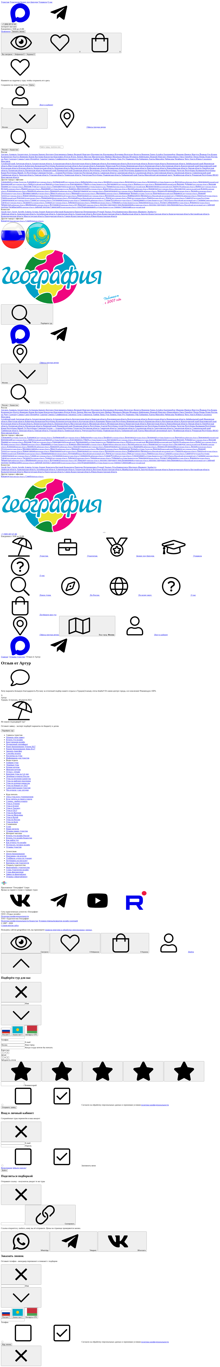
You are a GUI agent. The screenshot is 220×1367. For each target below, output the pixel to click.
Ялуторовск (62, 205)
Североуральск (15, 200)
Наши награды (12, 829)
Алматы (28, 212)
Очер (8, 198)
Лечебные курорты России (17, 776)
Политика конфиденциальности (15, 916)
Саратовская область (126, 173)
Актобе (21, 212)
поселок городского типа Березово (178, 205)
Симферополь (61, 159)
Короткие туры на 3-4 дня (17, 774)
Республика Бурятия (157, 170)
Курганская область (10, 168)
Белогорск (136, 182)
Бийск (36, 184)
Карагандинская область (179, 214)
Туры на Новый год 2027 (17, 785)
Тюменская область (73, 175)
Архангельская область (42, 164)
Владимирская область (117, 164)
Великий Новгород (82, 154)
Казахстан (14, 150)
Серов (41, 200)
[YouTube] (97, 909)
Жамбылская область (131, 214)
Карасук (115, 189)
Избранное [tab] (19, 54)
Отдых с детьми (13, 772)
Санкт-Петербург (32, 159)
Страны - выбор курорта (16, 801)
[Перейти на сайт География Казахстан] (38, 248)
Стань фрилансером (14, 872)
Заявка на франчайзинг (16, 874)
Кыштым (145, 191)
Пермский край (50, 170)
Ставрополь (87, 159)
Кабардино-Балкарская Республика (40, 166)
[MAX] (20, 22)
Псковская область (81, 170)
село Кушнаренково (95, 207)
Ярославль (5, 161)
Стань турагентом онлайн (17, 870)
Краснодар (48, 157)
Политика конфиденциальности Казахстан (19, 921)
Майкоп (108, 157)
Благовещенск (60, 154)
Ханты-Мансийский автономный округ (155, 175)
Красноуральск (118, 191)
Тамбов (96, 159)
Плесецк (29, 198)
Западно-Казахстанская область (155, 214)
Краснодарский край (190, 166)
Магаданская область (79, 168)
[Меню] (2, 107)
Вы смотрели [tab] (7, 54)
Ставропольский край (201, 173)
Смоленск (72, 159)
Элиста (192, 159)
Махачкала (117, 157)
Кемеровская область (136, 166)
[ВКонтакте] (20, 909)
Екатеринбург (170, 154)
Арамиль (13, 154)
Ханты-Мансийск (157, 159)
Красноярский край (208, 166)
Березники (208, 182)
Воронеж (145, 154)
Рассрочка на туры (14, 756)
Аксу (9, 212)
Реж (137, 198)
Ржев (155, 198)
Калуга (16, 157)
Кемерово (24, 157)
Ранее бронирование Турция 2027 (21, 746)
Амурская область (24, 164)
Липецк (80, 157)
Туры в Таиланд (13, 808)
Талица (56, 202)
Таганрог (34, 202)
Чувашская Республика (202, 175)
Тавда (11, 202)
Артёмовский (66, 182)
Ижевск (188, 154)
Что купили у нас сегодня (17, 790)
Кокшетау (13, 221)
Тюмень (113, 159)
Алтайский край (8, 164)
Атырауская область (84, 214)
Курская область (26, 168)
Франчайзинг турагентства (18, 867)
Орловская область (16, 170)
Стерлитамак (147, 200)
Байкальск (92, 182)
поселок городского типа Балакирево (124, 205)
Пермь (202, 157)
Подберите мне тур (47, 615)
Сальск (174, 198)
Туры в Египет (12, 806)
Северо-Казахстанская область (77, 216)
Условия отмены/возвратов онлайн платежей (58, 921)
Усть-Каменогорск (120, 212)
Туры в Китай (12, 817)
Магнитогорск (98, 157)
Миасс (60, 193)
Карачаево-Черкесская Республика (111, 166)
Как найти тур (12, 840)
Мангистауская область (34, 216)
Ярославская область (10, 177)
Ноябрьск (133, 196)
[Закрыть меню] (104, 532)
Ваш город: (106, 635)
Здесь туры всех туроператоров (19, 797)
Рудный (101, 212)
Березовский (14, 184)
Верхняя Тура (38, 186)
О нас (49, 2)
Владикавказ (109, 154)
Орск (207, 196)
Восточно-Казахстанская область (107, 214)
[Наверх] (21, 963)
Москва (5, 127)
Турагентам (15, 2)
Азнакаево (13, 182)
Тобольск (79, 202)
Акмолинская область (26, 214)
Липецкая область (62, 168)
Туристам (5, 2)
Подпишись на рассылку (17, 860)
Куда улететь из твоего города (19, 799)
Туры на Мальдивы (14, 815)
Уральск (108, 212)
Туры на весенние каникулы (18, 779)
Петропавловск (90, 212)
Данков (115, 186)
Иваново (180, 154)
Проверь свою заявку (15, 737)
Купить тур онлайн (14, 740)
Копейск (38, 191)
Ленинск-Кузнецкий (173, 191)
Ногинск (116, 196)
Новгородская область (157, 168)
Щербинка (37, 205)
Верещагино (165, 184)
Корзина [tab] (31, 54)
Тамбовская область (10, 175)
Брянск (70, 154)
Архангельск (23, 154)
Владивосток (97, 154)
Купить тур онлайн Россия (17, 836)
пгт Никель (86, 205)
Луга (11, 193)
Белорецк (160, 182)
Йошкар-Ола (205, 154)
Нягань (158, 196)
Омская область (195, 168)
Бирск (58, 184)
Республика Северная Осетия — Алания (45, 173)
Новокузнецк (36, 196)
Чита (187, 159)
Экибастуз (151, 212)
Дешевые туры (12, 765)
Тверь (102, 159)
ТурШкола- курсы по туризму (19, 858)
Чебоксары (170, 159)
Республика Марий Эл (17, 173)
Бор (144, 184)
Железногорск (159, 186)
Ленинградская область (43, 168)
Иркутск (196, 154)
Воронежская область (176, 164)
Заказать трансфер (14, 751)
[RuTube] (136, 909)
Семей (34, 221)
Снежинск (92, 200)
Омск (181, 157)
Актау (15, 212)
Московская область (98, 168)
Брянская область (99, 164)
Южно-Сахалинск (204, 159)
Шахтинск (133, 212)
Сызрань (208, 200)
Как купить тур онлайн (16, 842)
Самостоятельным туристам (18, 788)
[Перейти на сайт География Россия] (13, 248)
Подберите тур (46, 323)
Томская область (41, 175)
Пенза (196, 157)
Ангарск (5, 154)
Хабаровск (144, 159)
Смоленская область (183, 173)
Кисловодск (187, 189)
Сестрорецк (65, 200)
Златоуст (183, 186)
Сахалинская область (144, 173)
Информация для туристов (17, 758)
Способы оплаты (13, 753)
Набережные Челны (135, 193)
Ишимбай (54, 189)
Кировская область (153, 166)
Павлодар (78, 212)
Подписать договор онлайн (18, 845)
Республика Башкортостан (136, 170)
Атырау (42, 212)
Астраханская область (62, 164)
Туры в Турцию (13, 803)
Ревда (116, 198)
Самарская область (108, 173)
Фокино (200, 202)
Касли (138, 189)
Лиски (201, 191)
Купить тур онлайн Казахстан (19, 838)
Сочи (79, 159)
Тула (107, 159)
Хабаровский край (129, 175)
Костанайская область (199, 214)
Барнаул (42, 154)
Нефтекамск (144, 157)
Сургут (180, 200)
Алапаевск (39, 182)
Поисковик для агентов (16, 856)
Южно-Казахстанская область (104, 216)
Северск (51, 159)
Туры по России (13, 820)
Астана (35, 212)
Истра (11, 189)
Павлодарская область (54, 216)
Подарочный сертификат (17, 744)
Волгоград (129, 154)
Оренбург (188, 157)
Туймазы (124, 202)
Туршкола (42, 2)
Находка (163, 193)
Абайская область (9, 214)
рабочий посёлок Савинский (56, 207)
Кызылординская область (12, 216)
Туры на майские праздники (18, 781)
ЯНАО (215, 175)
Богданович (120, 184)
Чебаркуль (13, 205)
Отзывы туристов (17, 657)
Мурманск (134, 157)
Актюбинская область (46, 214)
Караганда (50, 212)
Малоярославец (36, 193)
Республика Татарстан (72, 173)
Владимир (119, 154)
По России (95, 595)
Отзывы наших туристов (17, 831)
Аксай (4, 212)
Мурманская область (116, 168)
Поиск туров (45, 595)
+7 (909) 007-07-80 (9, 534)
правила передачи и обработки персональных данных (68, 930)
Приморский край (65, 170)
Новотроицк (63, 196)
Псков (208, 157)
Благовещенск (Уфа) (88, 184)
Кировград (161, 189)
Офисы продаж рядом (96, 127)
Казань (214, 154)
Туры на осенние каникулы (18, 783)
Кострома (39, 157)
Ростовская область (91, 173)
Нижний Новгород (158, 157)
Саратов (43, 159)
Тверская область (26, 175)
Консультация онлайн (15, 742)
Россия (5, 150)
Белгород (50, 154)
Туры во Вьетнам (13, 813)
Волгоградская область (137, 164)
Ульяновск (130, 159)
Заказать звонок (18, 31)
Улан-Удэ (121, 159)
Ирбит (206, 186)
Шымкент (142, 212)
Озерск (186, 196)
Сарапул (197, 198)
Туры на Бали (12, 822)
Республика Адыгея (99, 170)
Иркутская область (16, 166)
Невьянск (185, 193)
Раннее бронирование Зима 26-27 (20, 749)
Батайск (114, 182)
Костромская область (171, 166)
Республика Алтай (116, 170)
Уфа (137, 159)
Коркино (61, 191)
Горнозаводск (63, 186)
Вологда (137, 154)
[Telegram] (59, 22)
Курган (67, 157)
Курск (74, 157)
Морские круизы (13, 769)
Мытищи (107, 193)
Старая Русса (118, 200)
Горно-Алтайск (157, 154)
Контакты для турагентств (17, 863)
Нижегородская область (136, 168)
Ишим (31, 189)
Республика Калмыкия (195, 170)
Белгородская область (82, 164)
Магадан (88, 157)
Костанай (59, 212)
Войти (31, 85)
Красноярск (58, 157)
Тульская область (56, 175)
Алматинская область (65, 214)
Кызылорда (69, 212)
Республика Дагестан (175, 170)
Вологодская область (157, 164)
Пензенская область (34, 170)
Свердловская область (164, 173)
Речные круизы (12, 767)
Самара (20, 159)
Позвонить (5, 31)
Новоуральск (90, 196)
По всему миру (145, 595)
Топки (100, 202)
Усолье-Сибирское (174, 202)
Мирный (83, 193)
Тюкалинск (148, 202)
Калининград (7, 157)
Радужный (86, 198)
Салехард (13, 159)
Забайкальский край (195, 164)
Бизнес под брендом (29, 2)
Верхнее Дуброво (192, 184)
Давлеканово (90, 186)
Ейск (135, 186)
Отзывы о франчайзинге (16, 877)
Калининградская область (67, 166)
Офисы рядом (49, 363)
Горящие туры (12, 763)
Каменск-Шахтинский (85, 189)
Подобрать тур (7, 731)
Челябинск (180, 159)
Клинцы (17, 191)
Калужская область (87, 166)
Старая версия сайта (10, 925)
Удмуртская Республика (92, 175)
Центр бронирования (15, 854)
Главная (4, 657)
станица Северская (129, 207)
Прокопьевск (54, 198)
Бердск (186, 182)
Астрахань (34, 154)
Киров (32, 157)
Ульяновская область (112, 175)
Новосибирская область (177, 168)
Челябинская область (182, 175)
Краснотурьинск (88, 191)
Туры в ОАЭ (11, 810)
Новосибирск (173, 157)
